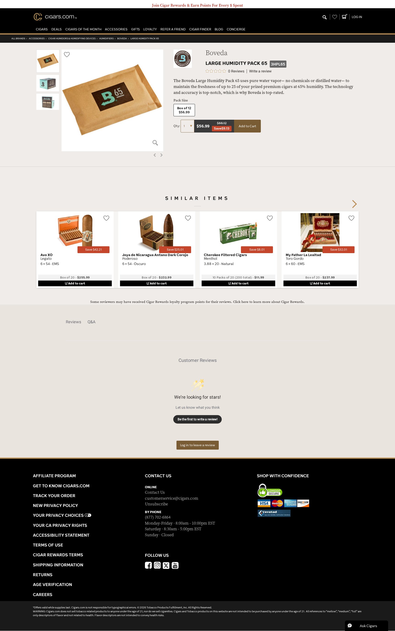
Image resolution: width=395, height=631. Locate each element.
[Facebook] (148, 565)
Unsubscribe (156, 504)
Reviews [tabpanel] (73, 321)
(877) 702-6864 (158, 517)
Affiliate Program (54, 475)
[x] (166, 565)
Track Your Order (54, 495)
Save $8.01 (256, 250)
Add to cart (76, 283)
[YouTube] (175, 565)
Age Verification (52, 584)
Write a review (260, 71)
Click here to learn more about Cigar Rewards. (269, 302)
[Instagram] (157, 565)
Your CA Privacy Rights (60, 525)
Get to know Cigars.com (61, 485)
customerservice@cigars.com (171, 498)
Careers (42, 594)
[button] (42, 29)
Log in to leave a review (197, 445)
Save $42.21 (93, 250)
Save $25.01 (175, 250)
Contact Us (155, 492)
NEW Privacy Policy (55, 505)
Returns (43, 574)
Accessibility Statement (61, 535)
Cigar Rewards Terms (58, 554)
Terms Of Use (48, 545)
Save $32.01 (338, 250)
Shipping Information (58, 564)
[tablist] (197, 321)
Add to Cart (247, 126)
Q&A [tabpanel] (92, 321)
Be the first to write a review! (198, 419)
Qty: (177, 126)
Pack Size (180, 100)
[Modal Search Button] (325, 17)
